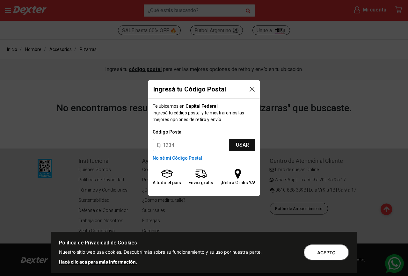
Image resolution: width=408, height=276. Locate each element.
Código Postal (168, 131)
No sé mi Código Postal (177, 158)
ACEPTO (326, 252)
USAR (242, 145)
